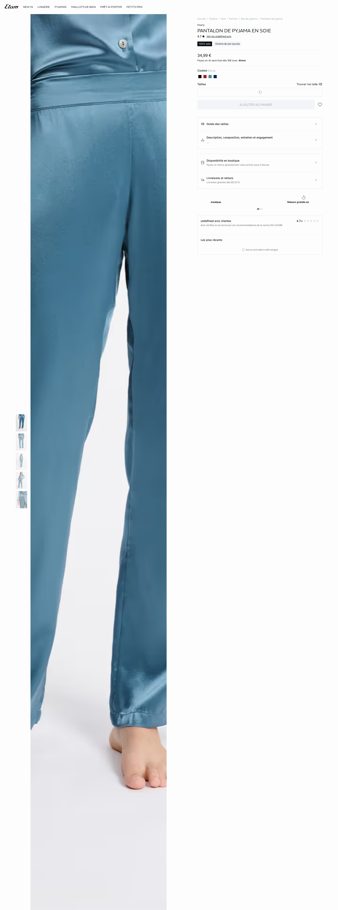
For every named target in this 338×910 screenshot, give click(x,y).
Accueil (201, 18)
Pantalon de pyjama (272, 18)
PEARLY (201, 25)
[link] (28, 7)
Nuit (223, 18)
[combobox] (259, 92)
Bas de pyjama (249, 18)
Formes (233, 18)
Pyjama (213, 18)
